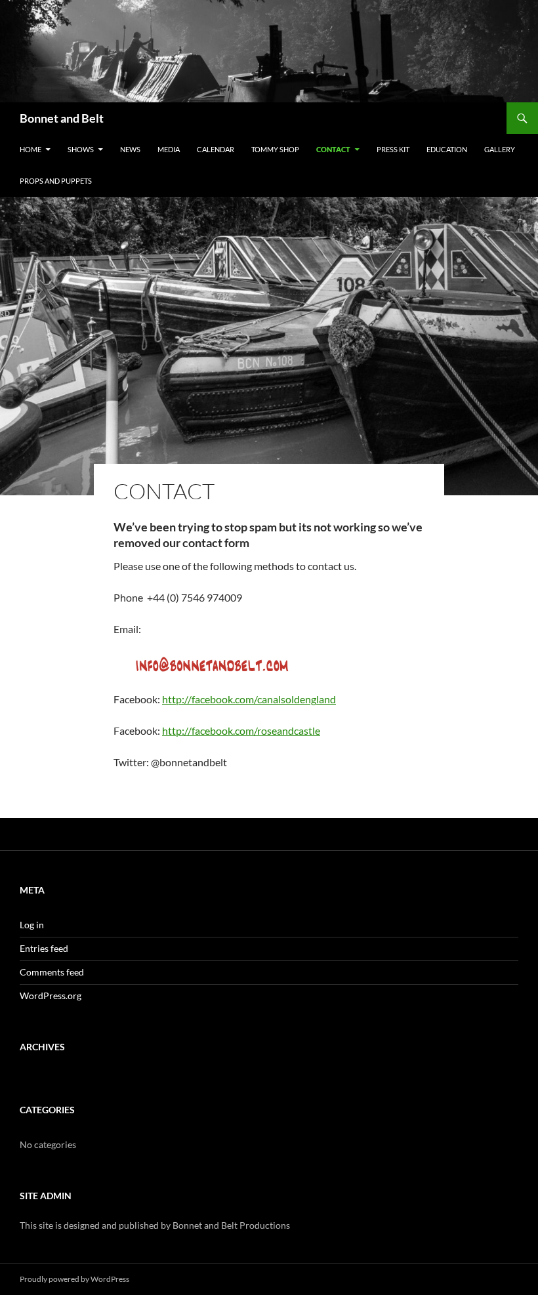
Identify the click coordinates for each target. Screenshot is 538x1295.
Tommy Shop (275, 149)
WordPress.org (50, 995)
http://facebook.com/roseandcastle (241, 730)
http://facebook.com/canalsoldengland (249, 699)
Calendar (215, 149)
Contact (333, 149)
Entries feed (44, 948)
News (130, 149)
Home (30, 149)
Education (446, 149)
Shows (81, 149)
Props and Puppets (56, 180)
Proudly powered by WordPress (74, 1279)
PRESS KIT (393, 149)
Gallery (499, 149)
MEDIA (168, 149)
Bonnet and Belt (62, 118)
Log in (32, 924)
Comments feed (52, 971)
